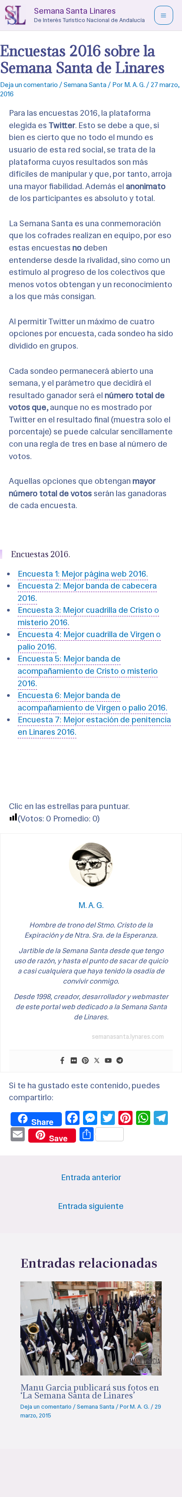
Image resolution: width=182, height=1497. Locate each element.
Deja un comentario (29, 84)
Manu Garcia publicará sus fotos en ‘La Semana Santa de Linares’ (89, 1391)
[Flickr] (73, 1061)
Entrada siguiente (91, 1206)
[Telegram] (119, 1061)
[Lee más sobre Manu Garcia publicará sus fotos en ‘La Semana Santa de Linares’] (91, 1327)
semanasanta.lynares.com (128, 1037)
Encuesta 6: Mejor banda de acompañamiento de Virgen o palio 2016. (92, 701)
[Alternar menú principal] (163, 15)
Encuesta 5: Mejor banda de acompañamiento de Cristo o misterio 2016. (88, 670)
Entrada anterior (91, 1177)
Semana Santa (85, 84)
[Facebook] (62, 1061)
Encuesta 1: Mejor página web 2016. (83, 573)
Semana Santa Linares (75, 10)
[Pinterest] (85, 1061)
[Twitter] (96, 1061)
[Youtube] (108, 1061)
